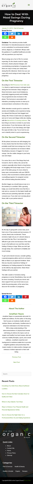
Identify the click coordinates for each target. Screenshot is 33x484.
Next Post (16, 362)
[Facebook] (5, 33)
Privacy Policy (11, 453)
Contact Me (10, 448)
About (9, 446)
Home (9, 450)
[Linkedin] (19, 33)
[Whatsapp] (5, 37)
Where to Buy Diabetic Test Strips (12, 402)
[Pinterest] (25, 33)
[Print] (12, 37)
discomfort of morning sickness (17, 120)
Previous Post (16, 357)
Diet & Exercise (19, 28)
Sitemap (9, 455)
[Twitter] (12, 33)
